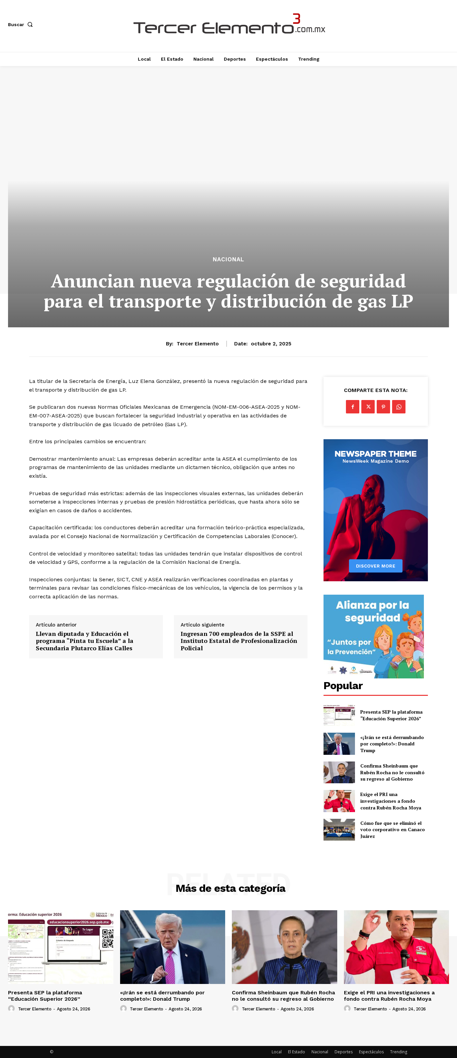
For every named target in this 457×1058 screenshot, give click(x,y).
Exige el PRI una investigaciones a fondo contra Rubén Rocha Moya (390, 800)
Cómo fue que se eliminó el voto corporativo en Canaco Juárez (392, 829)
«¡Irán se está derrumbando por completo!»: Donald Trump (392, 743)
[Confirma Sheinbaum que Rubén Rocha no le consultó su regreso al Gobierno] (339, 772)
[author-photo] (12, 1008)
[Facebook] (352, 406)
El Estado (296, 1052)
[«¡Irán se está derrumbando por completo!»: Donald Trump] (339, 743)
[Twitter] (368, 406)
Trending (398, 1052)
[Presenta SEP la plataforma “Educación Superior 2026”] (339, 715)
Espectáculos (371, 1052)
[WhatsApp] (398, 406)
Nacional (228, 259)
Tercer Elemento (198, 344)
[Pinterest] (383, 406)
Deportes (344, 1052)
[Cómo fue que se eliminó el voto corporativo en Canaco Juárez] (339, 830)
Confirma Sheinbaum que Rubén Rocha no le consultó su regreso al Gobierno (392, 772)
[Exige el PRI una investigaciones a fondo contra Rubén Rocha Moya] (339, 801)
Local (277, 1052)
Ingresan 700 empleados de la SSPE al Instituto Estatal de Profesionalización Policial (239, 641)
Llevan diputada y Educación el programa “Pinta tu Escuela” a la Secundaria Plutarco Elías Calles (84, 641)
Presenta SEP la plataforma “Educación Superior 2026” (391, 715)
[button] (21, 24)
